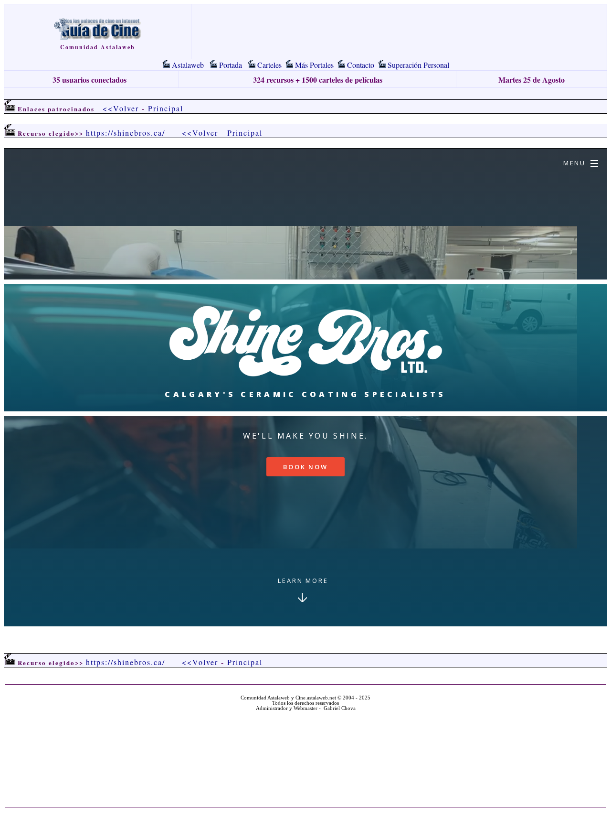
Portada (230, 65)
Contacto (360, 65)
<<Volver (121, 108)
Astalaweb (188, 65)
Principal (165, 108)
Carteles (269, 65)
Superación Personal (418, 65)
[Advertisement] (305, 93)
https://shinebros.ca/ (125, 133)
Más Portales (314, 65)
